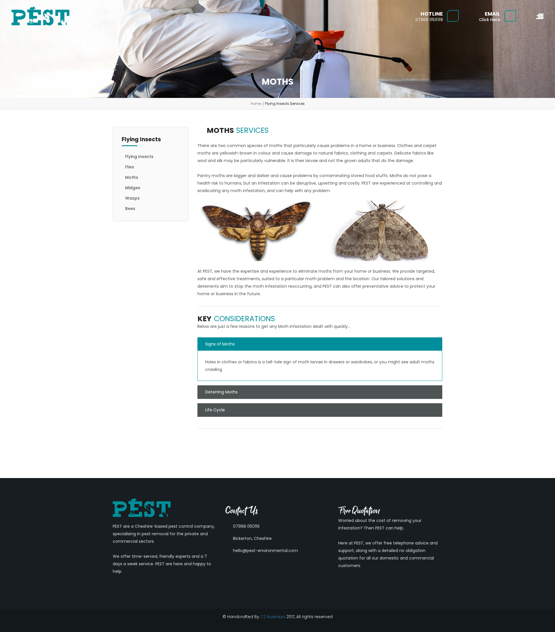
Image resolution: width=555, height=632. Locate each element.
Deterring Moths (221, 392)
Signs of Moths (220, 344)
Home (256, 103)
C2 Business (272, 617)
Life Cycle (215, 410)
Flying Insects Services (285, 103)
